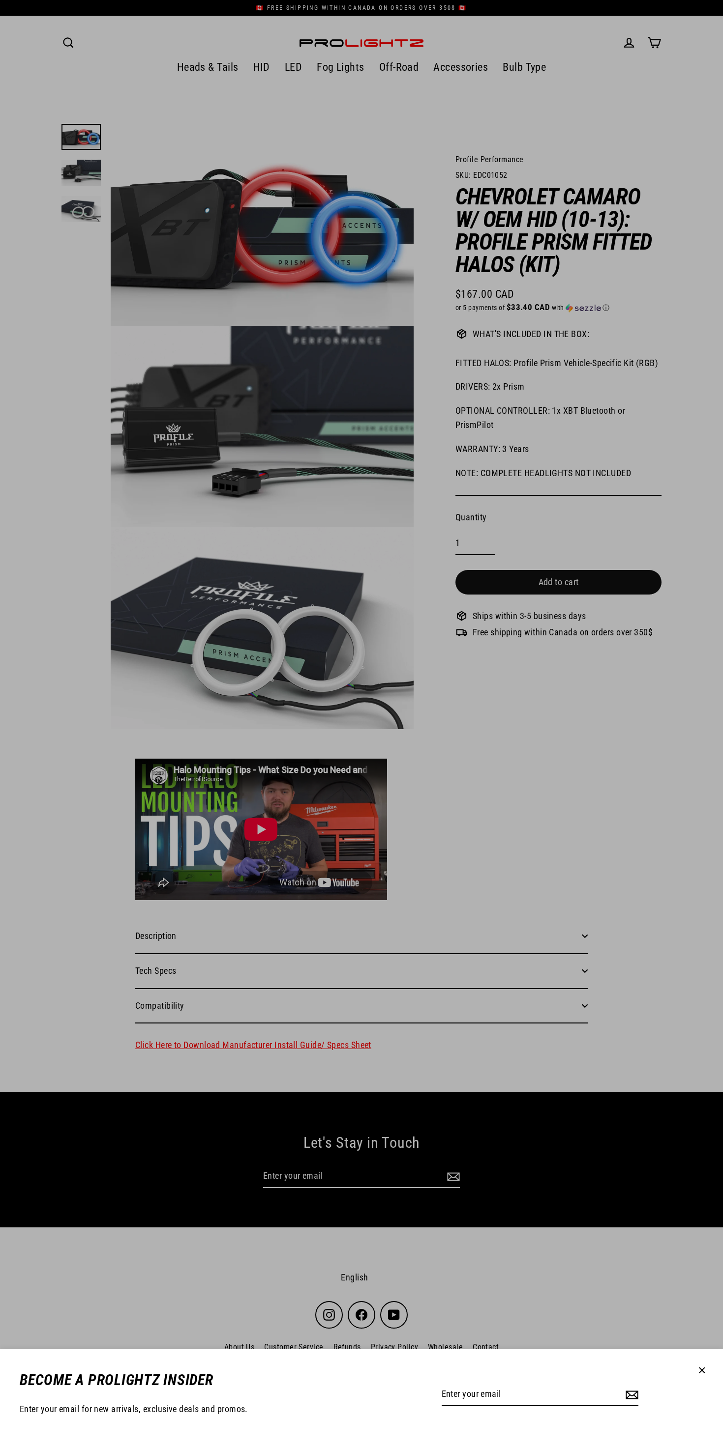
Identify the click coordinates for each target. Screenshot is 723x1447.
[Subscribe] (630, 1394)
